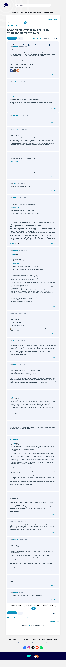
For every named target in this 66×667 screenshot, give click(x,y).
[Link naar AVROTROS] (29, 656)
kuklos (12, 243)
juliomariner (16, 96)
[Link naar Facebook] (24, 647)
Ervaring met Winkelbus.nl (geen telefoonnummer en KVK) (28, 31)
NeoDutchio (16, 115)
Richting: (45, 605)
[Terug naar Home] (6, 5)
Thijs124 (15, 183)
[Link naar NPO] (36, 656)
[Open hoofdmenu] (60, 5)
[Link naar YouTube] (37, 647)
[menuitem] (52, 621)
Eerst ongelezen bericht (38, 38)
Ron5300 (15, 197)
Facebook (11, 70)
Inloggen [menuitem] (56, 19)
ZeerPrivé (13, 317)
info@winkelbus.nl (14, 161)
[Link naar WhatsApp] (41, 647)
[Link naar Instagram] (28, 647)
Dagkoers (15, 46)
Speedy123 (15, 129)
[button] (49, 5)
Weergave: (12, 605)
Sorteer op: (28, 605)
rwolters (15, 81)
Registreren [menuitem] (50, 19)
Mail (17, 70)
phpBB (28, 625)
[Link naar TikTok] (33, 647)
